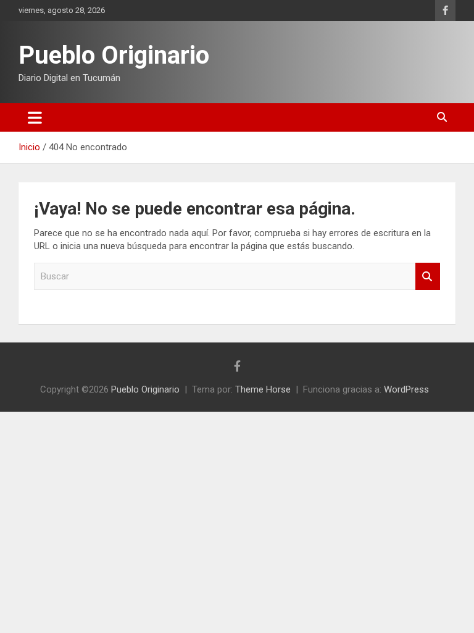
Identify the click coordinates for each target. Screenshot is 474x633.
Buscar (427, 277)
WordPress (406, 389)
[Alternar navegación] (35, 117)
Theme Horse (263, 389)
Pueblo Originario (114, 55)
